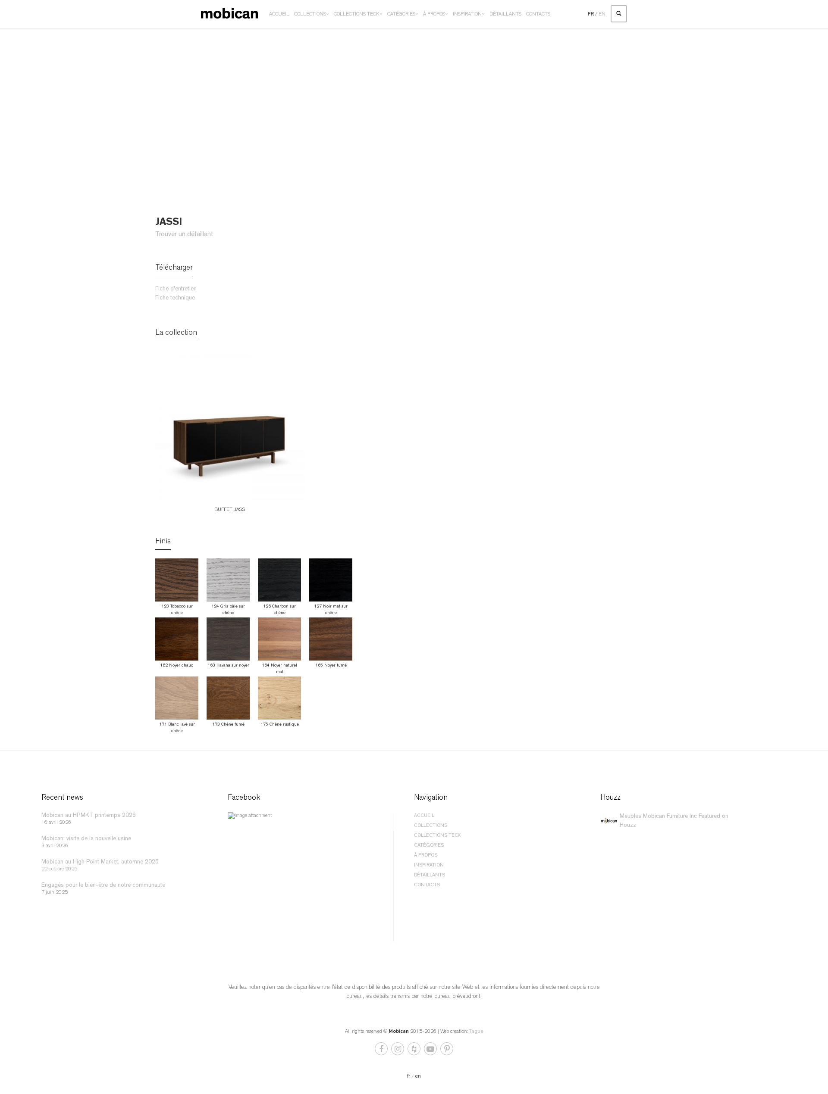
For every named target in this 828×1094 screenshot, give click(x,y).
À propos (434, 14)
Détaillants (505, 14)
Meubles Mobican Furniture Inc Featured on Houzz (674, 821)
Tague (476, 1032)
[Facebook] (382, 1050)
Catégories (401, 14)
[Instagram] (398, 1050)
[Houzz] (415, 1050)
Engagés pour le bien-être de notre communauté (103, 885)
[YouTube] (431, 1050)
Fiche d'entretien (176, 289)
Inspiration (467, 14)
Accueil (279, 14)
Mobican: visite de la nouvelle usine (86, 839)
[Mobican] (229, 14)
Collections (310, 14)
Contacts (538, 14)
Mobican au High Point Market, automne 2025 (100, 862)
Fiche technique (175, 298)
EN (602, 14)
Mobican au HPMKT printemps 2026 (88, 816)
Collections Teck (357, 14)
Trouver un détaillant (184, 234)
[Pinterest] (446, 1050)
